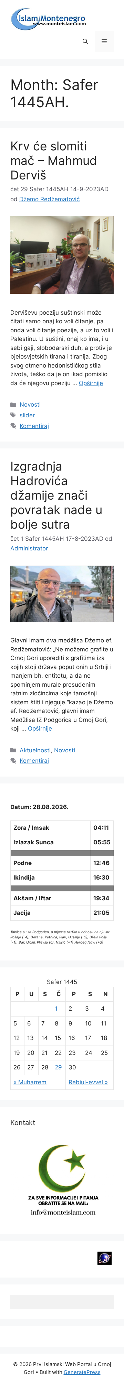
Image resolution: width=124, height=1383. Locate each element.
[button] (85, 41)
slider (27, 415)
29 (58, 1067)
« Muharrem (29, 1082)
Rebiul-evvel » (88, 1082)
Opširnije (91, 383)
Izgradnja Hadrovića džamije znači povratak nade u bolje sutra (56, 495)
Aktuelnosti (35, 750)
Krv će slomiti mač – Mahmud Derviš (53, 160)
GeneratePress (82, 1372)
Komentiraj (34, 426)
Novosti (30, 404)
